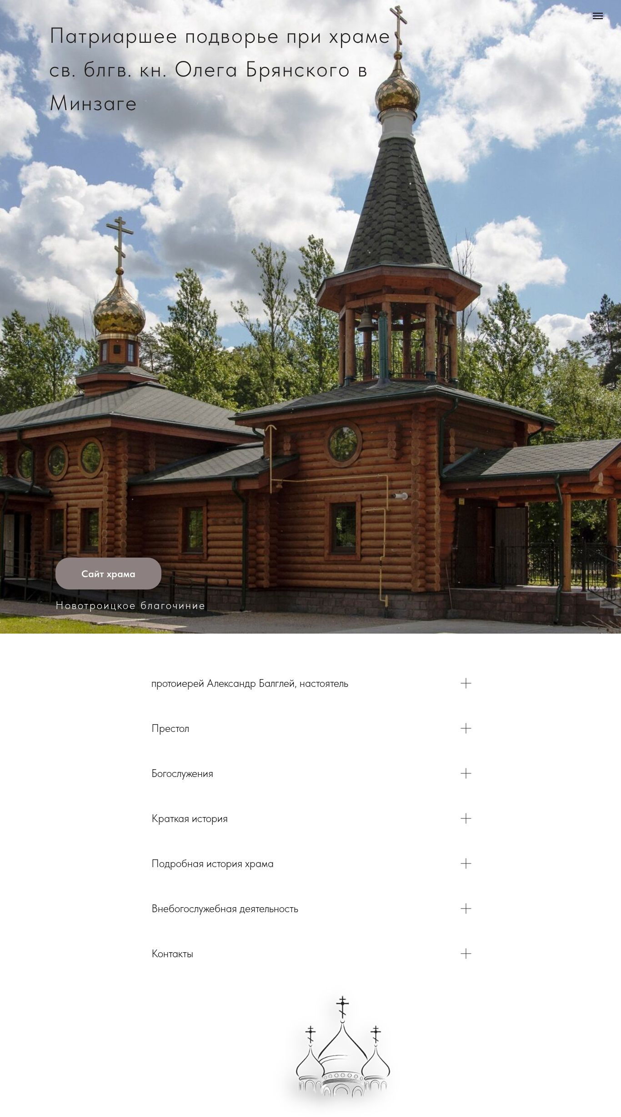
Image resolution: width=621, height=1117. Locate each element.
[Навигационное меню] (598, 16)
